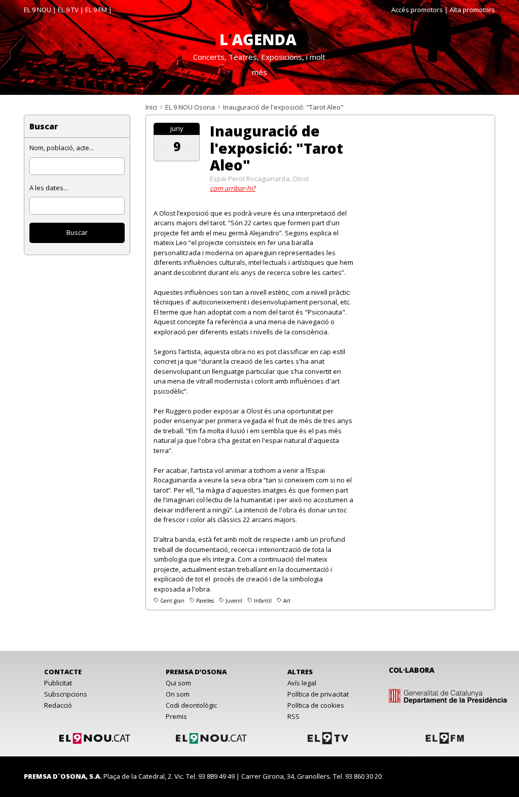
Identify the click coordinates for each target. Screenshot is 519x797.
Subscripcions (65, 694)
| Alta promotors (469, 9)
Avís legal (301, 682)
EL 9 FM (96, 9)
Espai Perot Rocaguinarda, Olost (259, 178)
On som (178, 694)
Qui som (178, 682)
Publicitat (58, 682)
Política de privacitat (318, 694)
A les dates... (48, 187)
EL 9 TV (68, 9)
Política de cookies (315, 705)
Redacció (58, 705)
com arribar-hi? (232, 188)
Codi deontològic (191, 705)
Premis (176, 716)
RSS (293, 716)
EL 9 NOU (37, 9)
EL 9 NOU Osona (190, 107)
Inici (151, 107)
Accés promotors (417, 9)
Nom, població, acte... (61, 147)
